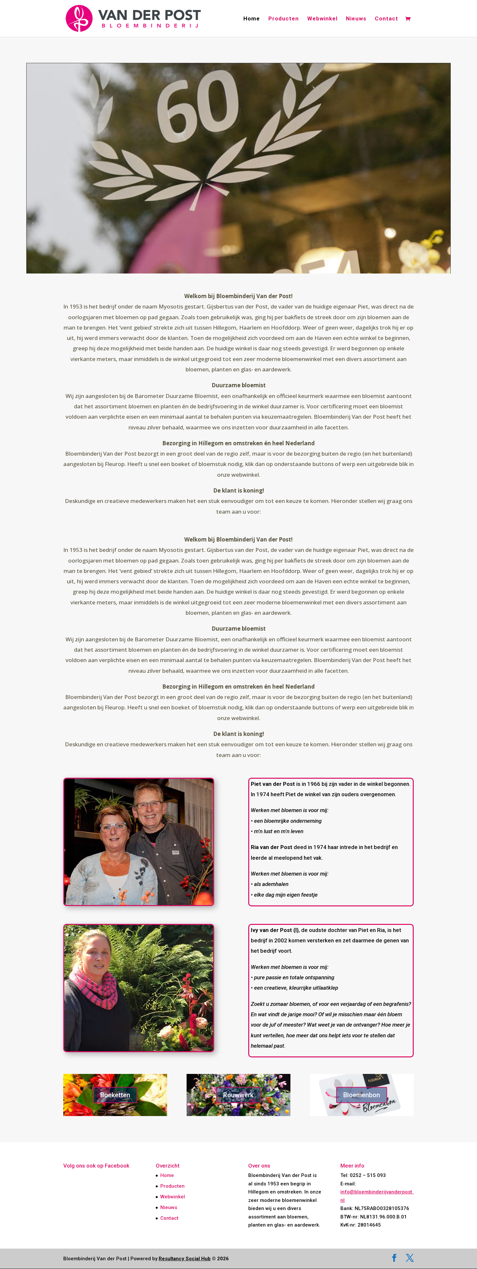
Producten (283, 19)
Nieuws (356, 19)
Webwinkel (322, 19)
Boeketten (115, 1095)
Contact (386, 19)
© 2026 (194, 1259)
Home (251, 19)
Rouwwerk (238, 1095)
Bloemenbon (361, 1095)
